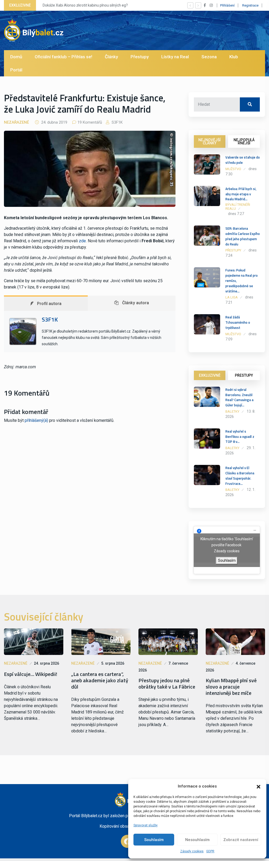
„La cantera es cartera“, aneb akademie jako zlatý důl (99, 680)
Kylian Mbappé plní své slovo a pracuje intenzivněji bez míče (231, 686)
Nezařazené (16, 122)
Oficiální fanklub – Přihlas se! (63, 56)
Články (111, 56)
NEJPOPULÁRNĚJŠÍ (244, 141)
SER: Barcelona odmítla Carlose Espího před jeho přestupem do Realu (242, 236)
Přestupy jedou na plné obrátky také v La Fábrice (166, 683)
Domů (16, 56)
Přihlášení (227, 5)
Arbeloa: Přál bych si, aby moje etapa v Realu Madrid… (240, 194)
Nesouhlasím (197, 839)
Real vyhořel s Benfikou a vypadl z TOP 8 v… (239, 436)
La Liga (231, 297)
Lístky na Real (175, 56)
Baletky (232, 411)
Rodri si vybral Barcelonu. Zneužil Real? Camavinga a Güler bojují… (239, 397)
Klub (233, 56)
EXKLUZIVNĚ (209, 375)
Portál (16, 69)
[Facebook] (127, 841)
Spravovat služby (145, 825)
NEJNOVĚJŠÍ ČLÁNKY (209, 141)
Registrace (250, 5)
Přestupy (140, 56)
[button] (258, 786)
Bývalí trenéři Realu (237, 207)
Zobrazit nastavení (240, 839)
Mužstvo (233, 169)
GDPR (210, 851)
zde (82, 240)
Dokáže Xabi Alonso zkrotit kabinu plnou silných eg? (84, 5)
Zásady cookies (192, 851)
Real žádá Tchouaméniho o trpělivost (237, 322)
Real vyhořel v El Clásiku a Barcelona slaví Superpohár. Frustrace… (239, 475)
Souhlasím (154, 839)
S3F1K (117, 122)
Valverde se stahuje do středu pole (242, 160)
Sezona (209, 56)
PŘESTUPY (244, 375)
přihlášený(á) (36, 420)
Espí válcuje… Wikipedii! (30, 674)
